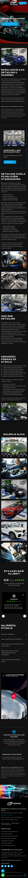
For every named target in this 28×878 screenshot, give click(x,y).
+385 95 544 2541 (7, 815)
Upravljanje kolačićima (12, 875)
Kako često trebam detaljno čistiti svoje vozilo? (12, 645)
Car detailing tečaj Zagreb (8, 845)
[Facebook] (2, 866)
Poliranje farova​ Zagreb (7, 840)
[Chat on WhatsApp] (3, 875)
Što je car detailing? (7, 634)
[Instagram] (5, 866)
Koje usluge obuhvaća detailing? (11, 639)
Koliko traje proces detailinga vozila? (10, 660)
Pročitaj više (9, 162)
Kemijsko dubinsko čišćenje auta (9, 831)
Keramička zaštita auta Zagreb (9, 836)
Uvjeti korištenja (15, 823)
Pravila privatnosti (5, 823)
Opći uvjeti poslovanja (6, 824)
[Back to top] (25, 875)
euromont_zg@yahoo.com (11, 819)
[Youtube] (8, 866)
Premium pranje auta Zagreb (8, 838)
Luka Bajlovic (14, 599)
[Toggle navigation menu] (2, 3)
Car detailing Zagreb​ (6, 843)
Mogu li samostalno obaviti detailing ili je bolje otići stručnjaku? (10, 652)
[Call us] (3, 871)
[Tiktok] (12, 866)
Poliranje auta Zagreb (6, 833)
